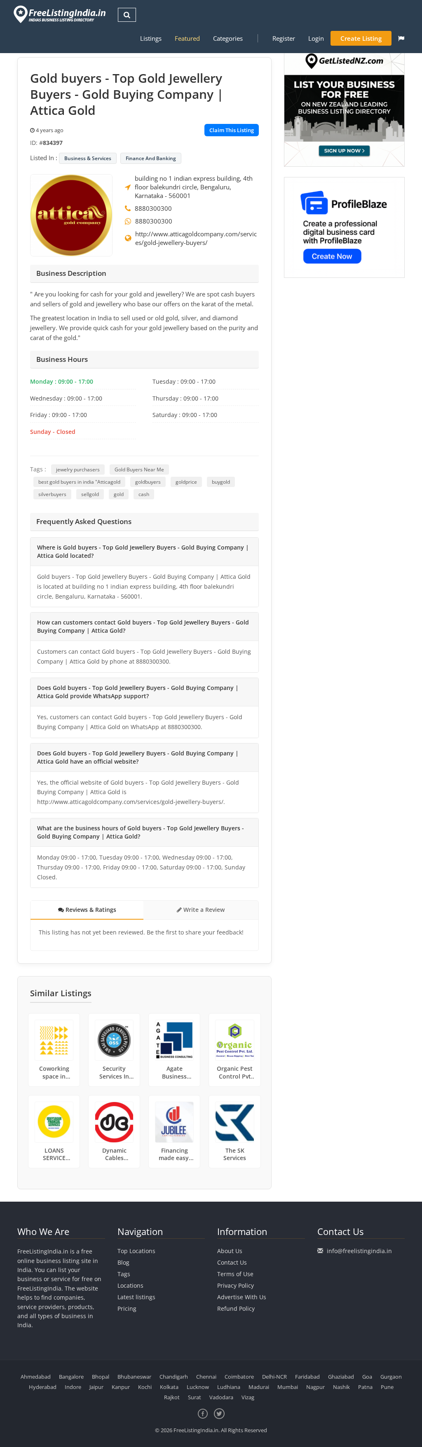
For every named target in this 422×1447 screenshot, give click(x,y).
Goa (367, 1376)
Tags (123, 1274)
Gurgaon (391, 1376)
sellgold (90, 494)
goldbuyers (148, 481)
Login (316, 38)
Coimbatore (239, 1376)
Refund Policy (236, 1308)
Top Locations (136, 1251)
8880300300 (153, 208)
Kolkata (169, 1387)
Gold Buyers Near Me (139, 469)
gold (119, 494)
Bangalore (71, 1376)
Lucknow (198, 1387)
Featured (187, 38)
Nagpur (315, 1387)
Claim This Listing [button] (231, 130)
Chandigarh (173, 1376)
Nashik (341, 1387)
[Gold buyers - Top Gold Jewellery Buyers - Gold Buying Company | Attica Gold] (71, 214)
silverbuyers (52, 494)
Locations (130, 1285)
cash (143, 494)
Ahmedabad (36, 1376)
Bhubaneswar (134, 1376)
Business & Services (87, 158)
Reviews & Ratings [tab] (90, 909)
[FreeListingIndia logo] (60, 14)
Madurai (259, 1387)
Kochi (145, 1387)
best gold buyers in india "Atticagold (79, 481)
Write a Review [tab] (203, 909)
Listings (151, 38)
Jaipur (96, 1387)
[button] (401, 38)
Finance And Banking (151, 158)
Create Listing (361, 38)
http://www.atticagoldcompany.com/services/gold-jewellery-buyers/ (196, 238)
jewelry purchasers (78, 469)
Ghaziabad (341, 1376)
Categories (228, 38)
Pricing (126, 1308)
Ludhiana (228, 1387)
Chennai (206, 1376)
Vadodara (221, 1397)
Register (283, 38)
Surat (194, 1397)
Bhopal (100, 1376)
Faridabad (307, 1376)
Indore (73, 1387)
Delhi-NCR (274, 1376)
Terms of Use (235, 1274)
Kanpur (121, 1387)
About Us (229, 1251)
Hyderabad (42, 1387)
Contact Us (232, 1262)
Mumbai (287, 1387)
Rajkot (172, 1397)
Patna (365, 1387)
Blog (123, 1262)
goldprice (186, 481)
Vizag (247, 1397)
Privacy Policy (235, 1285)
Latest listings (136, 1297)
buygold (221, 481)
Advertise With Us (241, 1297)
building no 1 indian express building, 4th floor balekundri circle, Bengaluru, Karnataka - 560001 (194, 187)
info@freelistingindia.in (359, 1251)
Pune (387, 1387)
